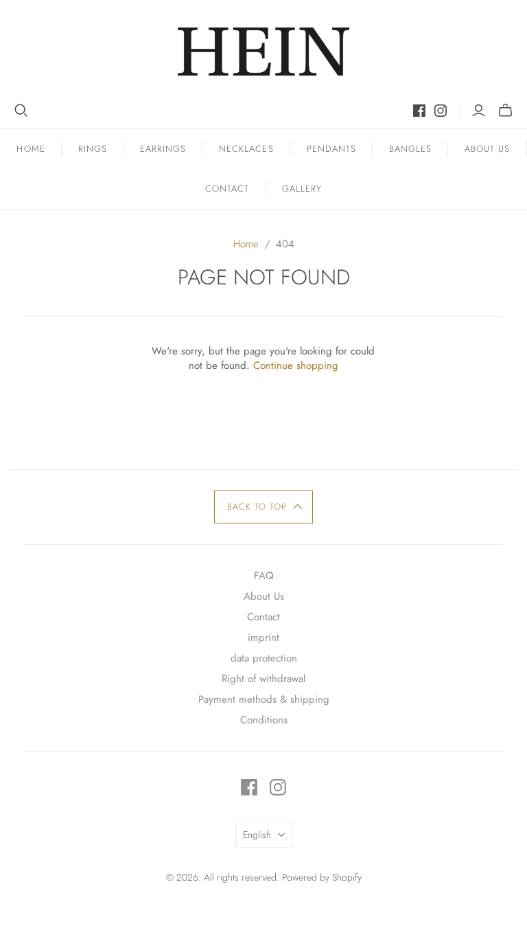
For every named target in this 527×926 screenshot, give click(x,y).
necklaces (246, 148)
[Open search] (21, 110)
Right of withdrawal (263, 678)
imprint (263, 637)
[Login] (478, 110)
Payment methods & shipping (263, 699)
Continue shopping (295, 365)
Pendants (331, 148)
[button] (264, 506)
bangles (410, 148)
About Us (487, 148)
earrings (163, 148)
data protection (264, 658)
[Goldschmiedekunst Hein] (263, 51)
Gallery (302, 188)
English (257, 835)
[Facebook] (419, 110)
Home (30, 148)
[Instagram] (440, 110)
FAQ (264, 575)
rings (92, 148)
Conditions (264, 719)
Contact (227, 188)
